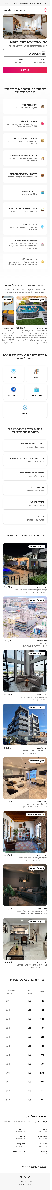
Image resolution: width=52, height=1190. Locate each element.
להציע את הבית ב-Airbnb (14, 10)
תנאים (21, 1184)
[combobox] (25, 53)
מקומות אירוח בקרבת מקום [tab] (37, 1122)
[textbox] (36, 62)
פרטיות (28, 1184)
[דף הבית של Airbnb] (45, 10)
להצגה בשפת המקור (11, 3)
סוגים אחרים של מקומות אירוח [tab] (14, 1122)
